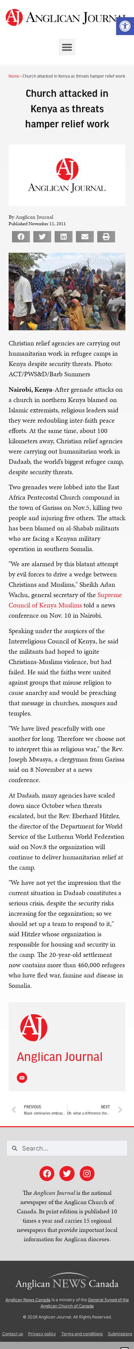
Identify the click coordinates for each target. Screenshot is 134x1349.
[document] (67, 674)
